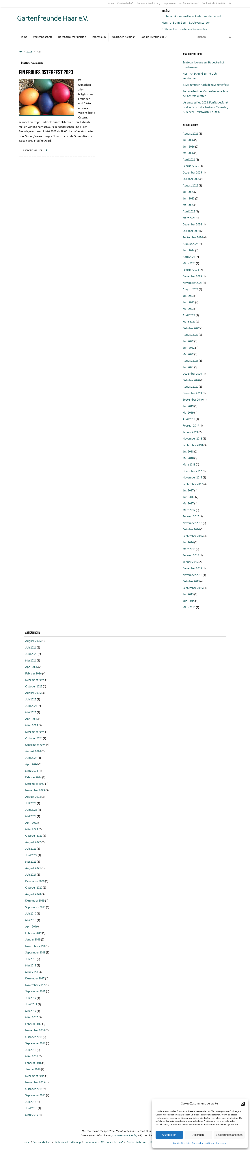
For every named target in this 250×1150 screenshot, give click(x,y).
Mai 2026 (188, 153)
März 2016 (189, 549)
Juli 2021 (188, 367)
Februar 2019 (191, 425)
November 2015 (192, 575)
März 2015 (189, 607)
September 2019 (193, 399)
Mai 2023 (188, 309)
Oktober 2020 (191, 380)
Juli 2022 (188, 341)
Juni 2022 (189, 348)
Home (110, 3)
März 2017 (189, 510)
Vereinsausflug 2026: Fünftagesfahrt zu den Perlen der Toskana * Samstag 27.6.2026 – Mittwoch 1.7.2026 (205, 107)
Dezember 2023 (192, 276)
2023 (29, 51)
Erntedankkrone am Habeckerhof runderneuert (191, 16)
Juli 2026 (188, 140)
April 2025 (189, 211)
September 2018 (193, 445)
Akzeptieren (169, 1134)
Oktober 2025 (191, 179)
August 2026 (190, 133)
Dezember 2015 (192, 568)
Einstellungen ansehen (229, 1134)
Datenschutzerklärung (203, 1143)
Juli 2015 (188, 594)
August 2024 (190, 244)
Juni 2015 (189, 601)
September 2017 (193, 484)
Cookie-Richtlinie (181, 1143)
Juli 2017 (188, 490)
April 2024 (189, 257)
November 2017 (192, 477)
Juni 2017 (189, 497)
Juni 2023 (189, 302)
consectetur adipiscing (124, 1135)
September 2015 (193, 588)
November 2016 (192, 523)
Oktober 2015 (191, 581)
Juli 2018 (188, 451)
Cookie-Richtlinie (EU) (213, 3)
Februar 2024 (191, 270)
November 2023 (192, 283)
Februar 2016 (191, 555)
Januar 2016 (190, 562)
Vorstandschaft (125, 3)
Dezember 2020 (192, 374)
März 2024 (189, 263)
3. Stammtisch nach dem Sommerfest (185, 29)
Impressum (221, 1143)
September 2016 (193, 536)
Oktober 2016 (191, 529)
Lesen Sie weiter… (33, 150)
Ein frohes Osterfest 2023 (46, 72)
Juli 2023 (188, 296)
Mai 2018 (188, 458)
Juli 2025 (188, 192)
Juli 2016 (188, 542)
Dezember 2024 (192, 224)
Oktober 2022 (191, 328)
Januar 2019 (190, 432)
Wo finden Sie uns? (189, 3)
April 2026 (189, 159)
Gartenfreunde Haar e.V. (52, 18)
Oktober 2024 (191, 231)
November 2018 (192, 438)
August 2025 (190, 185)
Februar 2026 (191, 166)
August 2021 (190, 361)
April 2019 (189, 419)
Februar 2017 (191, 516)
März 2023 (189, 322)
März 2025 (189, 218)
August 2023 (190, 289)
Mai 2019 (188, 412)
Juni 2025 (189, 198)
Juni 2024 (189, 250)
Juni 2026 (189, 146)
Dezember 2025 (192, 172)
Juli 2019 (188, 406)
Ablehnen (198, 1134)
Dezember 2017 (192, 471)
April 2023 (189, 315)
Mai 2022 (188, 354)
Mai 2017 (188, 503)
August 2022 (190, 335)
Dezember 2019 (192, 393)
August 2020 (190, 387)
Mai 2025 (188, 205)
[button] (243, 1104)
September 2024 (193, 237)
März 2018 (189, 464)
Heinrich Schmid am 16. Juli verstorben (186, 22)
